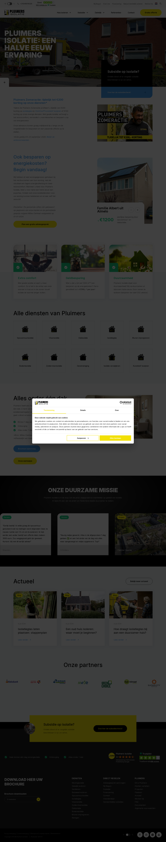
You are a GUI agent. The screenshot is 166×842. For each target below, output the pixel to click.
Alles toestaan (115, 438)
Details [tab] (83, 410)
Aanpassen (81, 438)
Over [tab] (117, 410)
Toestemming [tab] (49, 410)
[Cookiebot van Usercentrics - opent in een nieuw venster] (121, 402)
